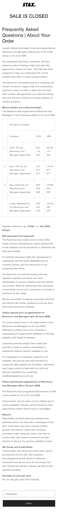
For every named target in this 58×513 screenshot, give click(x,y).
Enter (29, 503)
